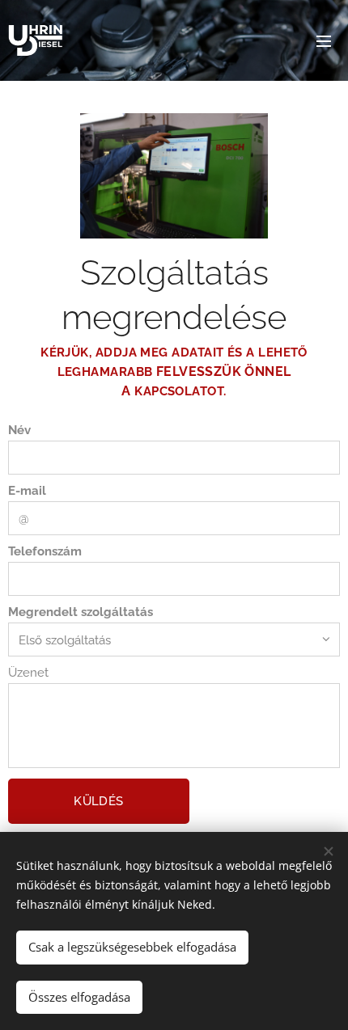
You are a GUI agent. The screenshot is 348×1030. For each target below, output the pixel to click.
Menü (324, 40)
